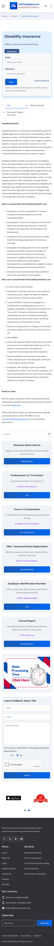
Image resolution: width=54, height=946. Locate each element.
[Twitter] (15, 839)
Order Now (12, 51)
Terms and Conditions (10, 935)
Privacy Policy (26, 935)
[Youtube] (21, 839)
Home (4, 16)
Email (7, 57)
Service (14, 16)
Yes (12, 755)
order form (16, 405)
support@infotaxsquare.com (16, 419)
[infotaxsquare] (24, 6)
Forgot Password (41, 80)
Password (9, 69)
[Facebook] (4, 839)
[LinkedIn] (10, 839)
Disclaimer (37, 935)
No (21, 755)
